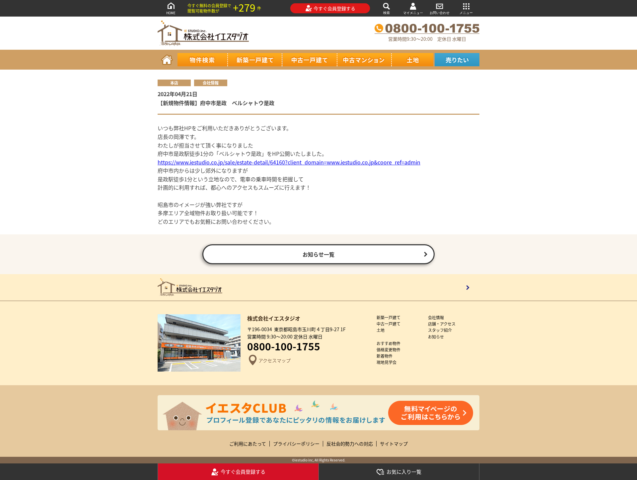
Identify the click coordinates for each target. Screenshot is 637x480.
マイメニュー (413, 12)
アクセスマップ (274, 360)
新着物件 (384, 356)
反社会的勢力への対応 (349, 444)
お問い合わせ (440, 13)
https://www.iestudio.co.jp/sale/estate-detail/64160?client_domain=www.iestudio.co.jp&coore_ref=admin (289, 162)
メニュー (466, 13)
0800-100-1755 (283, 346)
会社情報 (436, 317)
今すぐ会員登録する (334, 8)
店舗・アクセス (442, 324)
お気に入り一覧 (404, 471)
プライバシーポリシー (296, 444)
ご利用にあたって (247, 444)
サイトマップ (394, 444)
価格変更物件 (388, 349)
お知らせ (436, 336)
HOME (171, 12)
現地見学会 (386, 362)
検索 (386, 13)
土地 (381, 330)
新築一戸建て (388, 317)
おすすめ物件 (388, 343)
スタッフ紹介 (440, 330)
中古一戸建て (388, 324)
